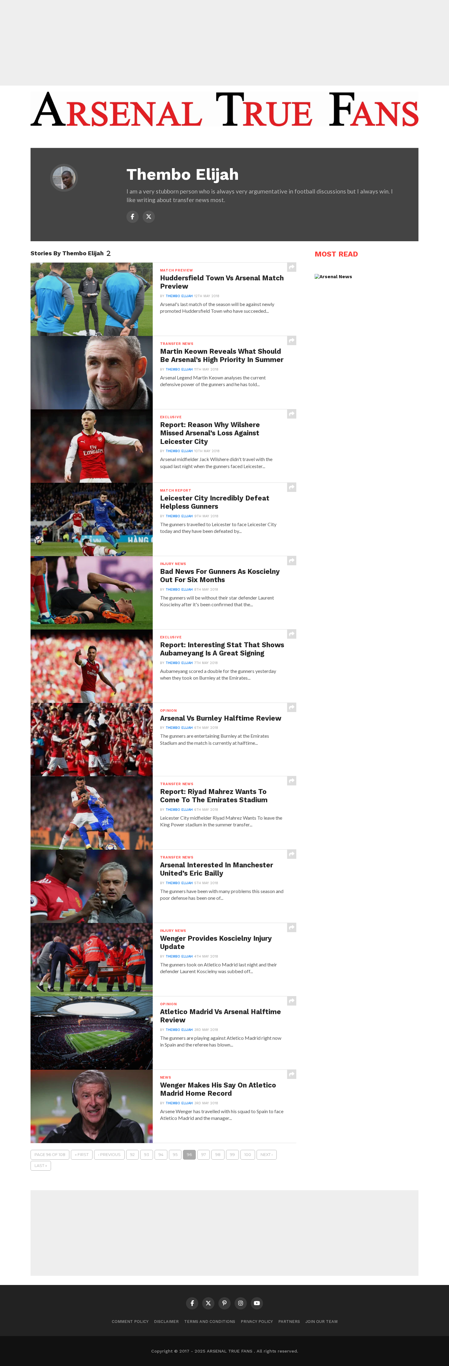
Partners (289, 1321)
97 (203, 1154)
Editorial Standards (221, 138)
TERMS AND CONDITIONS (209, 1321)
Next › (267, 1154)
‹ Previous (109, 1154)
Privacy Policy (257, 1321)
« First (82, 1154)
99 (232, 1154)
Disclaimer (166, 1321)
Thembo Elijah (179, 296)
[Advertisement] (224, 43)
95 (175, 1154)
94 (161, 1154)
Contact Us (268, 138)
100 (247, 1154)
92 (132, 1154)
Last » (41, 1165)
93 (146, 1154)
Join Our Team (321, 1321)
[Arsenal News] (333, 276)
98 (218, 1154)
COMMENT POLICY (130, 1321)
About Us (178, 138)
